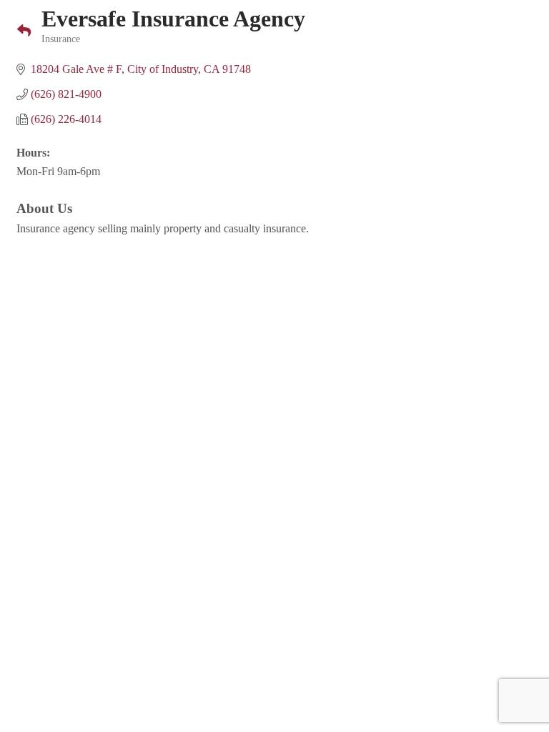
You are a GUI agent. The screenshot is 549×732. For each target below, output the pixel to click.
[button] (18, 31)
